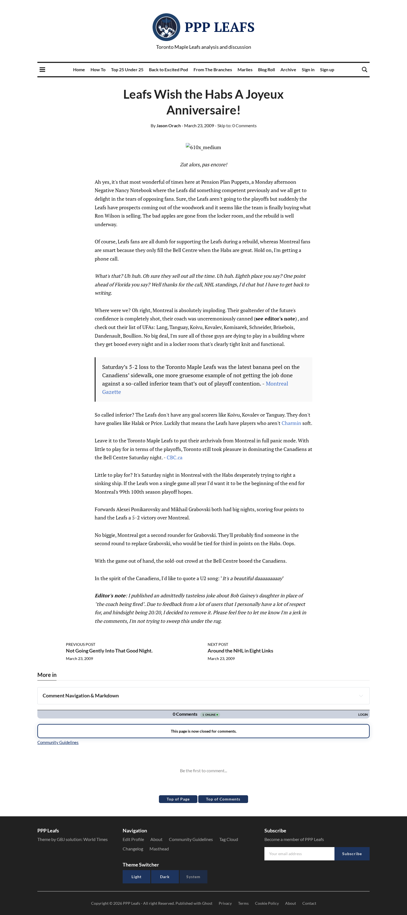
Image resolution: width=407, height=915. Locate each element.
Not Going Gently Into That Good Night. (109, 651)
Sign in (308, 69)
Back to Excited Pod (168, 69)
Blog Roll (266, 69)
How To (98, 69)
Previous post (80, 644)
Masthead (159, 848)
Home (79, 69)
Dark (165, 876)
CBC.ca (174, 457)
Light (136, 876)
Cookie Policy (267, 903)
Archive (288, 69)
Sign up (327, 69)
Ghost (207, 903)
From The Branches (213, 69)
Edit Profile (133, 839)
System (193, 876)
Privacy (225, 903)
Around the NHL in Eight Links (240, 651)
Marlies (245, 69)
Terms (243, 903)
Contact (309, 903)
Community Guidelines (191, 839)
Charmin (292, 423)
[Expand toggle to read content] (361, 695)
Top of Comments (223, 799)
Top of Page (178, 799)
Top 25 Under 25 (127, 69)
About (156, 839)
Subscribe (352, 853)
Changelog (133, 848)
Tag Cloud (228, 839)
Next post (218, 644)
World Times (95, 839)
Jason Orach (166, 125)
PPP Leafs (220, 27)
